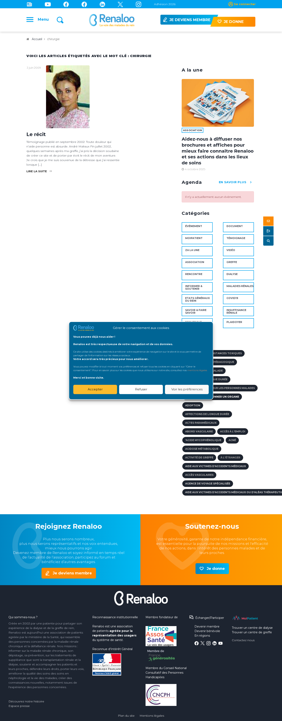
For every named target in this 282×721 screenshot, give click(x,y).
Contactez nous (243, 640)
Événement (193, 226)
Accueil (37, 39)
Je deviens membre (72, 573)
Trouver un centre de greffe (252, 632)
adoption (192, 405)
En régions (202, 635)
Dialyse (232, 274)
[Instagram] (138, 4)
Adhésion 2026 (164, 4)
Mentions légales (152, 715)
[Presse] (29, 4)
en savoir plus (232, 182)
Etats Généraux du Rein (197, 299)
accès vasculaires (199, 474)
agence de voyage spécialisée (207, 483)
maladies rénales (240, 286)
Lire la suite (36, 171)
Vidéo (230, 250)
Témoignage (235, 238)
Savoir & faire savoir (195, 311)
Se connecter (245, 4)
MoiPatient (194, 238)
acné (232, 440)
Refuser (141, 389)
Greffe (231, 262)
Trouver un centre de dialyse (252, 628)
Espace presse (19, 706)
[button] (268, 221)
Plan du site (126, 715)
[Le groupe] (84, 4)
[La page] (66, 4)
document (234, 226)
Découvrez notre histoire (26, 701)
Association (192, 130)
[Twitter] (120, 4)
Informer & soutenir (193, 287)
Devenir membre (206, 626)
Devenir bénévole (207, 631)
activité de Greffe (199, 457)
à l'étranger (230, 457)
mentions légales (197, 370)
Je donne (216, 568)
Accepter (95, 389)
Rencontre (193, 274)
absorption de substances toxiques (213, 353)
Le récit (36, 134)
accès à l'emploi (232, 431)
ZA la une (192, 250)
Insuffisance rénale (236, 311)
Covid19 (232, 298)
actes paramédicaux (201, 422)
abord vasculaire (199, 431)
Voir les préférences (187, 389)
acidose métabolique (201, 448)
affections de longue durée (207, 414)
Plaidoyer (234, 322)
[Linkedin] (102, 4)
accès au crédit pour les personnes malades (220, 388)
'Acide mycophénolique (203, 440)
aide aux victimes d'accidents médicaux (215, 466)
